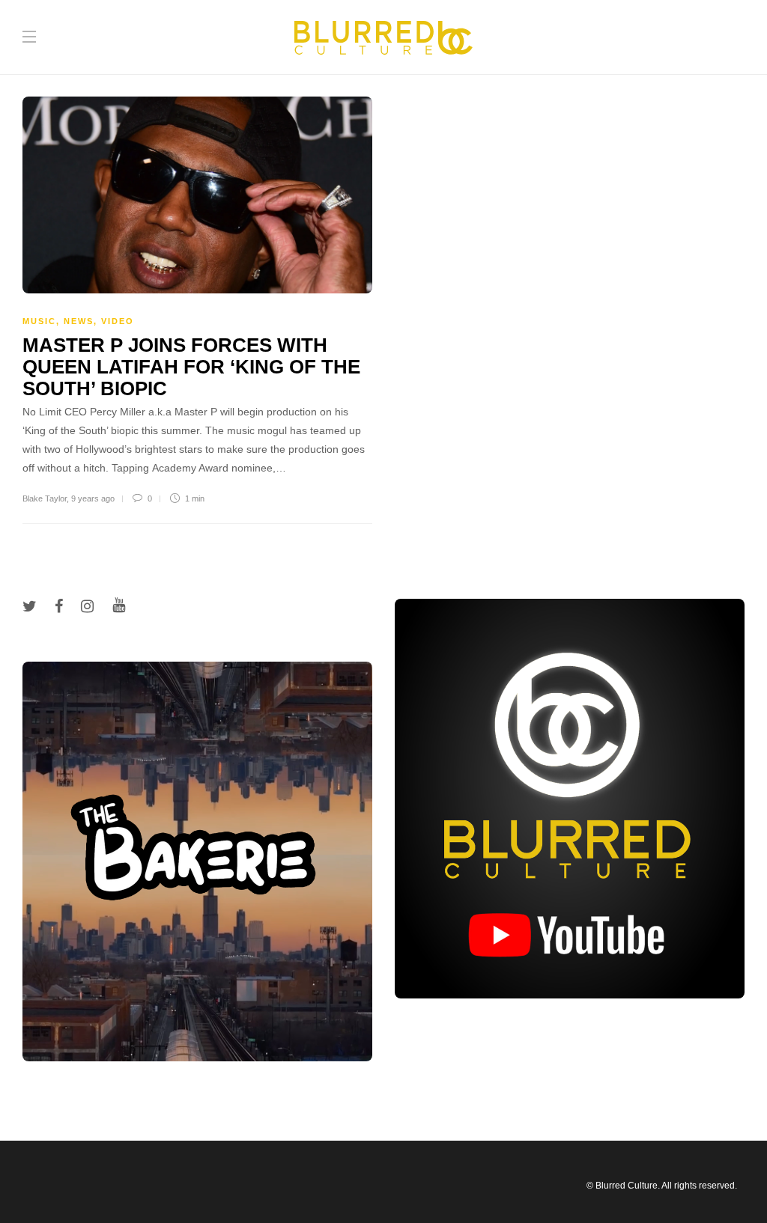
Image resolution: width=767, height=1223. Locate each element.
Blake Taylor (44, 498)
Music (39, 321)
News (79, 321)
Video (117, 321)
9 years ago (93, 498)
